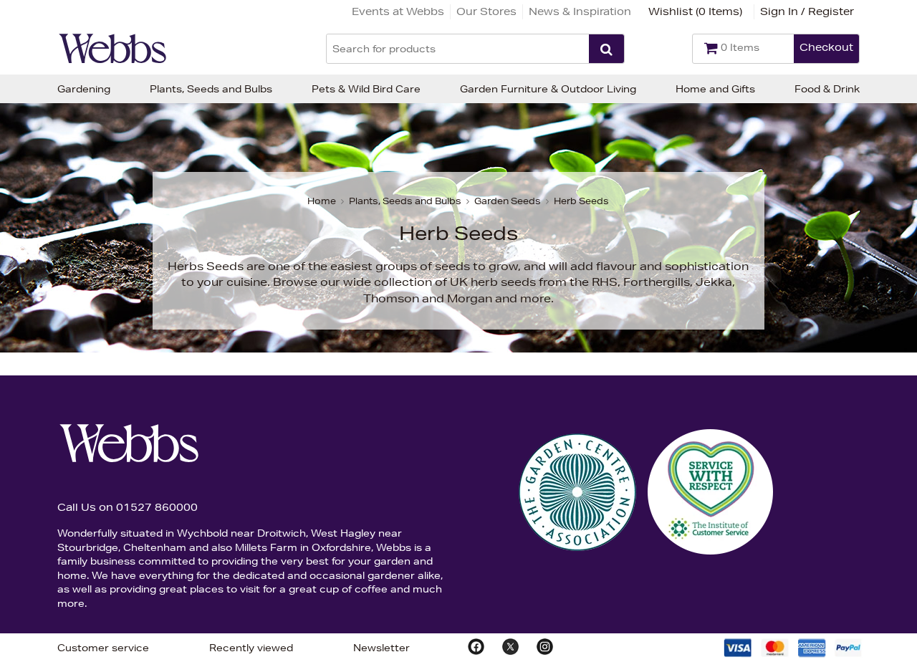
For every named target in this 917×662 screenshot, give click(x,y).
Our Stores (486, 11)
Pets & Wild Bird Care (366, 88)
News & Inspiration (580, 11)
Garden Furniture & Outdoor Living (548, 88)
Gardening (83, 88)
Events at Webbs (398, 11)
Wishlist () (695, 11)
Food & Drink (827, 88)
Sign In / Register (807, 11)
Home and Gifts (715, 88)
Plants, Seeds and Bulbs (211, 88)
